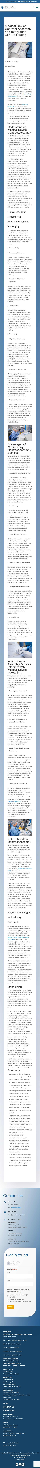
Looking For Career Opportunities (20, 1301)
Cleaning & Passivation (11, 1348)
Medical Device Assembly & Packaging (17, 1334)
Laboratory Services (10, 1359)
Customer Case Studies (11, 1392)
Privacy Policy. (20, 1459)
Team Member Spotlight (11, 1386)
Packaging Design (9, 1336)
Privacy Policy (8, 1369)
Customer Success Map (11, 1399)
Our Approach (8, 1379)
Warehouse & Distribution (12, 1355)
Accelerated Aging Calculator (14, 1365)
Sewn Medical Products (16, 1299)
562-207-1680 (12, 1)
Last (8, 1280)
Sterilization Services (11, 1361)
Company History (9, 1384)
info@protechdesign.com (28, 1)
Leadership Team (9, 1382)
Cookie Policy (8, 1371)
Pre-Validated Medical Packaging (14, 1340)
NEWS (5, 1403)
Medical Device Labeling (11, 1344)
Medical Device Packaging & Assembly (18, 1296)
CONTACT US (8, 1407)
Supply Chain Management (12, 1351)
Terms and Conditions (11, 1374)
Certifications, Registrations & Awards (16, 1395)
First (8, 1273)
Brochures (7, 1397)
